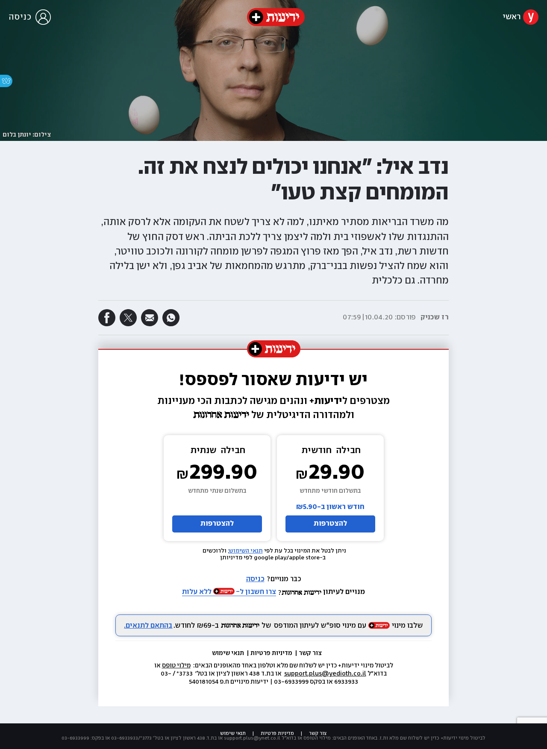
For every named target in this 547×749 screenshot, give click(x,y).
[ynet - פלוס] (276, 17)
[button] (273, 244)
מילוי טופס (176, 666)
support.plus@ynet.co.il (252, 738)
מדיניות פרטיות (272, 653)
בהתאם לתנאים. (148, 626)
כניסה (255, 579)
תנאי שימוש (228, 653)
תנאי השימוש (246, 550)
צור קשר (310, 653)
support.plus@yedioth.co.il (325, 674)
